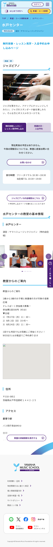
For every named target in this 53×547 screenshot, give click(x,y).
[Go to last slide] (4, 256)
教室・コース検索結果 (19, 18)
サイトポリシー (13, 500)
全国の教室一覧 (13, 495)
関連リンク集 (12, 505)
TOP (4, 18)
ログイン (37, 4)
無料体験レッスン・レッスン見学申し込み (14, 127)
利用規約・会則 (13, 481)
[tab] (22, 271)
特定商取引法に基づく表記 (18, 486)
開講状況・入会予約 (39, 127)
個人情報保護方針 (14, 490)
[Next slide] (48, 256)
